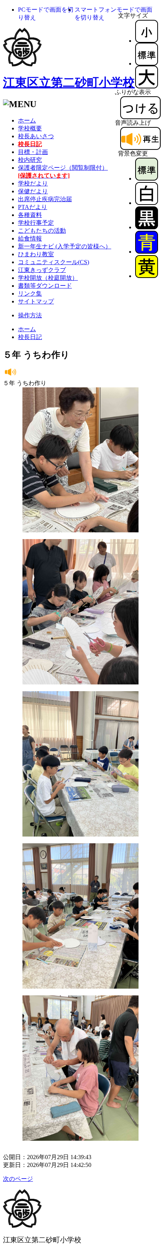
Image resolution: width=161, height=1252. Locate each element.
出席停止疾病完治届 (45, 199)
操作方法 (30, 315)
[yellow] (146, 276)
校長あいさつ (36, 136)
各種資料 (30, 215)
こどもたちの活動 (42, 230)
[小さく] (146, 40)
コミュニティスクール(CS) (53, 262)
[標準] (146, 63)
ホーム (27, 120)
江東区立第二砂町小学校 (69, 82)
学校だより (33, 183)
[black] (146, 227)
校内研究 (30, 160)
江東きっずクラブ (42, 270)
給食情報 (30, 238)
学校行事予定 (36, 223)
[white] (146, 203)
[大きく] (146, 86)
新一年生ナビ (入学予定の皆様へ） (64, 246)
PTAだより (32, 207)
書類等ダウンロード (45, 285)
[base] (146, 178)
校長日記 (30, 337)
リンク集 (30, 293)
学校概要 (30, 128)
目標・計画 (33, 152)
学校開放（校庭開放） (48, 278)
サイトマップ (36, 301)
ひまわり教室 (36, 254)
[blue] (146, 251)
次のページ (18, 1179)
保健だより (33, 191)
